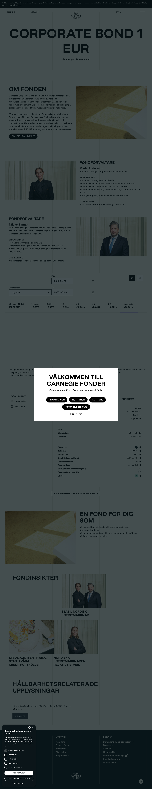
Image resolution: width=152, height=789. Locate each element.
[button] (18, 783)
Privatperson (57, 400)
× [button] (32, 727)
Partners (97, 400)
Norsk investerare (76, 407)
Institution (78, 400)
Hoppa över (76, 414)
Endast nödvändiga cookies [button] (19, 779)
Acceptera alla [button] (19, 773)
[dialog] (19, 756)
